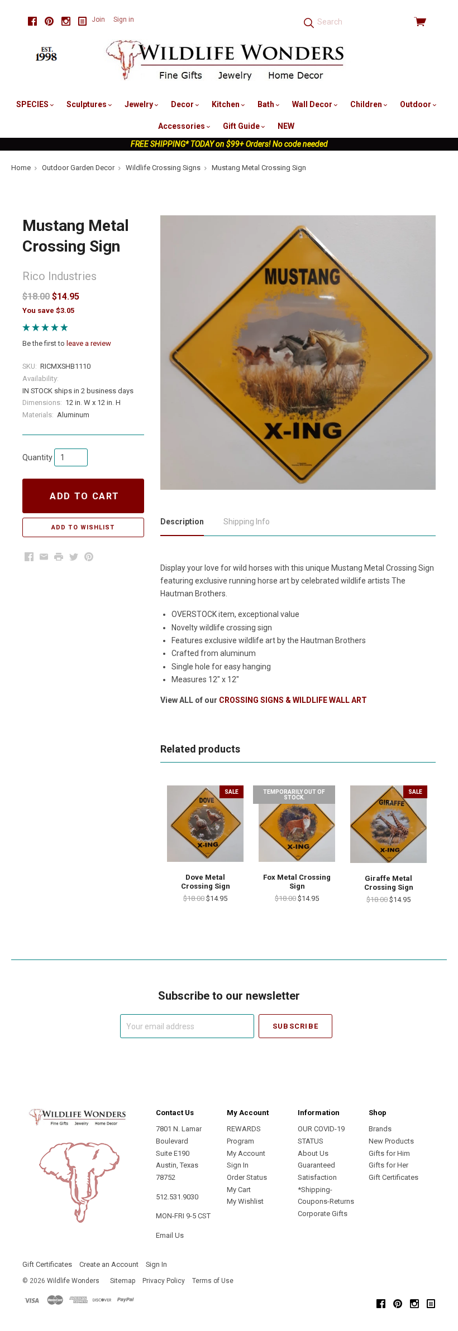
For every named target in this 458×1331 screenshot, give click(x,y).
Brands (380, 1129)
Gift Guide (242, 126)
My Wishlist (245, 1201)
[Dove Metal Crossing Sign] (205, 823)
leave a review (88, 343)
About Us (313, 1153)
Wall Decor (313, 104)
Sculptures (87, 104)
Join (98, 19)
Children (367, 104)
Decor (183, 104)
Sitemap (122, 1281)
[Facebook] (32, 21)
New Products (391, 1141)
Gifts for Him (389, 1153)
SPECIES (33, 104)
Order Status (247, 1177)
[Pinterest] (49, 21)
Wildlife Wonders (73, 1281)
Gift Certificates (393, 1177)
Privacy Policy (163, 1281)
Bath (266, 104)
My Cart (239, 1189)
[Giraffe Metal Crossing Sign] (388, 824)
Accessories (182, 126)
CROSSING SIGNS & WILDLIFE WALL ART (293, 700)
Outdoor (416, 104)
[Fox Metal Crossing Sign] (297, 823)
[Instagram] (65, 21)
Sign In (238, 1165)
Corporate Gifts (322, 1213)
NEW (286, 126)
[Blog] (82, 21)
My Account (246, 1153)
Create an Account (109, 1264)
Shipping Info (246, 521)
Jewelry (140, 104)
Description (182, 521)
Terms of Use (212, 1281)
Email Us (170, 1235)
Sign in (123, 19)
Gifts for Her (388, 1165)
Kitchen (226, 104)
